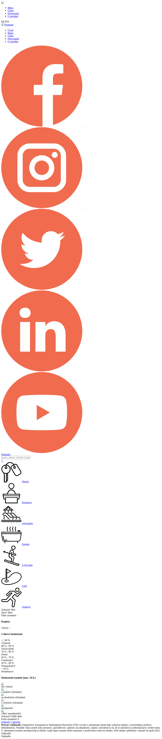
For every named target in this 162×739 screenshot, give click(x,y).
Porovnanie (13, 13)
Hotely (25, 481)
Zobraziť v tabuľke (10, 722)
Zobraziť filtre (8, 609)
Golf (24, 586)
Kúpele (25, 544)
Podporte (8, 24)
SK (3, 21)
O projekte (13, 16)
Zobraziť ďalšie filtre (11, 716)
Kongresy (27, 502)
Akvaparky (27, 523)
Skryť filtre (6, 612)
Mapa (10, 7)
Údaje (11, 10)
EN (7, 21)
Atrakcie (26, 606)
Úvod (10, 30)
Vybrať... (5, 628)
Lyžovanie (27, 565)
